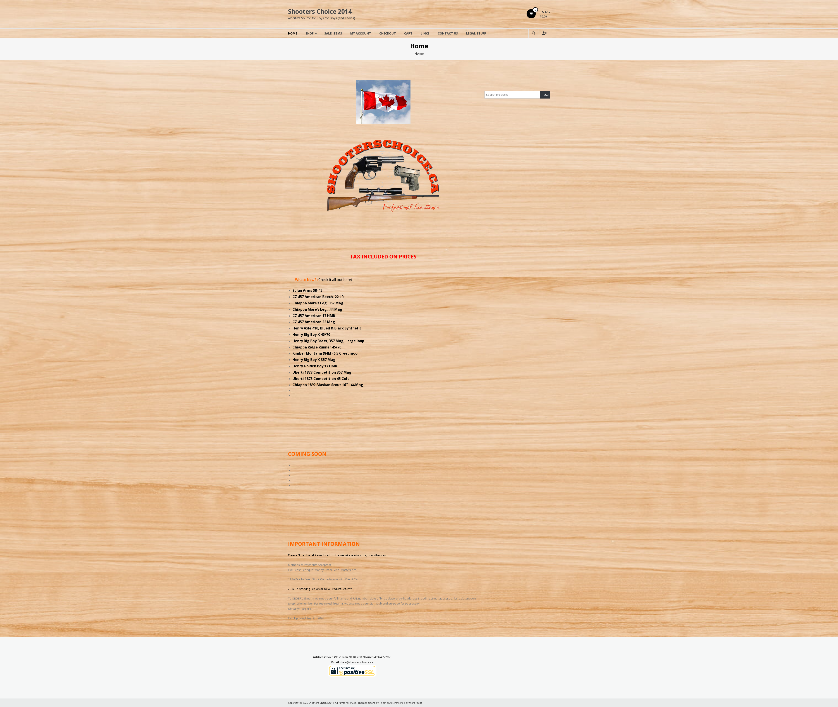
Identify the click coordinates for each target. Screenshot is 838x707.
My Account (360, 33)
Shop (310, 33)
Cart (408, 33)
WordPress (415, 702)
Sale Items (333, 33)
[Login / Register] (544, 33)
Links (425, 33)
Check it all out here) (335, 279)
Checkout (387, 33)
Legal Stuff (476, 33)
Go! (546, 95)
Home (292, 33)
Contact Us (448, 33)
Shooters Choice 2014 (320, 11)
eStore (371, 702)
